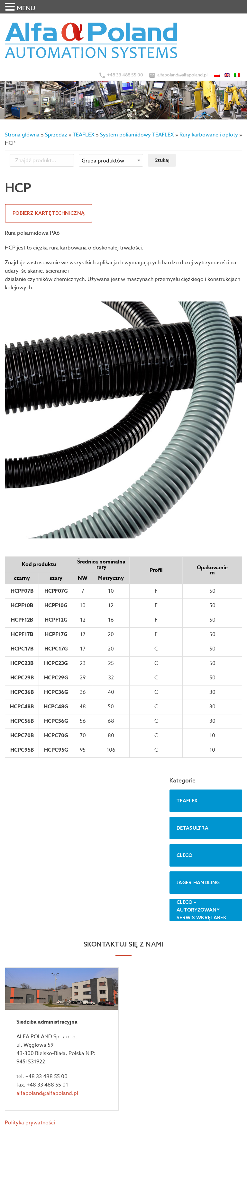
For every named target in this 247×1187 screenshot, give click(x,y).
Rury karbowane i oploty (208, 135)
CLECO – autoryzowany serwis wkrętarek (201, 910)
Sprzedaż (56, 135)
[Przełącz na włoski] (237, 74)
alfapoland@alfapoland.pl (182, 75)
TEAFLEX (84, 135)
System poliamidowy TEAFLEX (137, 135)
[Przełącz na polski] (217, 74)
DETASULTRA (192, 828)
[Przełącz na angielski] (227, 74)
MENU (26, 8)
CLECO (185, 855)
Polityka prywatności (30, 1123)
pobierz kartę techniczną (49, 213)
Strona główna (22, 135)
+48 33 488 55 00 (125, 75)
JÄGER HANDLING (198, 882)
